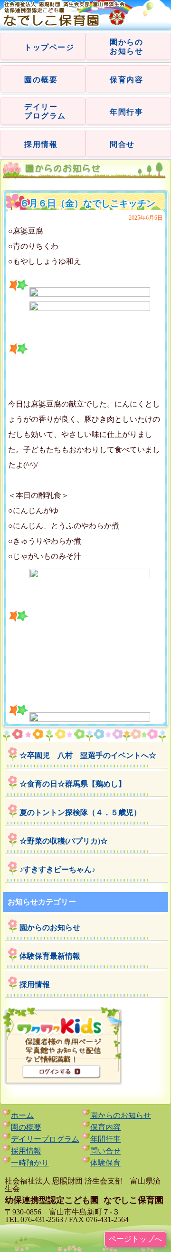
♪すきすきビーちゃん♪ (57, 869)
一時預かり (30, 1163)
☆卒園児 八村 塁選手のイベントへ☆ (87, 755)
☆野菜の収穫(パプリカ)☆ (63, 841)
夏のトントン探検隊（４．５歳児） (80, 812)
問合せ (122, 144)
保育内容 (126, 80)
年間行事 (126, 112)
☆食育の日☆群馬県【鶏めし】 (72, 784)
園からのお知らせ (49, 927)
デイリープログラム (45, 1139)
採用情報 (40, 144)
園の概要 (40, 80)
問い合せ (105, 1151)
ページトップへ (135, 1239)
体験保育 (105, 1163)
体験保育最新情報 (49, 956)
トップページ (49, 47)
